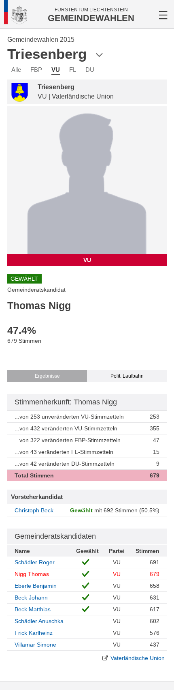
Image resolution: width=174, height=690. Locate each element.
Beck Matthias (33, 609)
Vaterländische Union (137, 658)
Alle (16, 69)
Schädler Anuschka (39, 621)
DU (89, 69)
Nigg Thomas (32, 574)
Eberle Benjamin (36, 586)
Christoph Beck (34, 510)
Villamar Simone (35, 644)
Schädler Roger (35, 562)
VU (55, 69)
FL (72, 69)
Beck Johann (31, 597)
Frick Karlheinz (34, 633)
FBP (36, 69)
